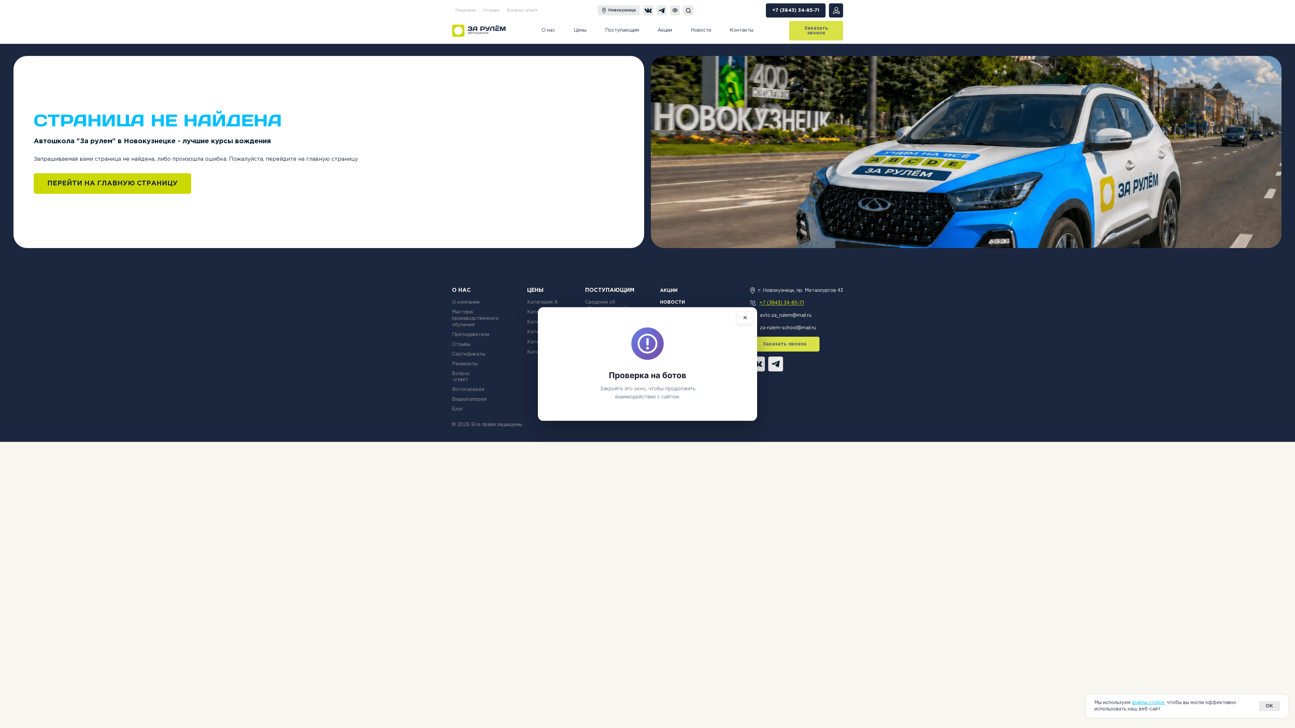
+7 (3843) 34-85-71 (781, 303)
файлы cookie (1148, 703)
